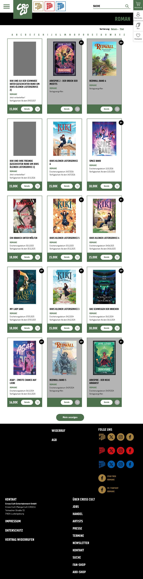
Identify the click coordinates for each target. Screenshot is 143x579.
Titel (122, 29)
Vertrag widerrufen (19, 540)
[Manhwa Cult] (102, 464)
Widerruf (58, 431)
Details (27, 109)
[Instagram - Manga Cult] (120, 451)
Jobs (76, 507)
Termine (78, 536)
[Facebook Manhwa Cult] (130, 464)
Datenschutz (14, 530)
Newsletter (81, 543)
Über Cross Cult (84, 499)
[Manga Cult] (102, 451)
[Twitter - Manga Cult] (111, 451)
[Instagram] (120, 437)
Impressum (13, 521)
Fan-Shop (79, 565)
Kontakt (78, 550)
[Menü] (6, 6)
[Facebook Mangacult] (130, 451)
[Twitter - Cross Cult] (111, 437)
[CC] (102, 437)
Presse (77, 528)
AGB (54, 440)
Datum (114, 29)
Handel (78, 514)
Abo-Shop (79, 572)
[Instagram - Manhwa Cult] (120, 464)
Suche (77, 557)
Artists (78, 521)
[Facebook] (130, 437)
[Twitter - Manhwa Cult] (111, 464)
